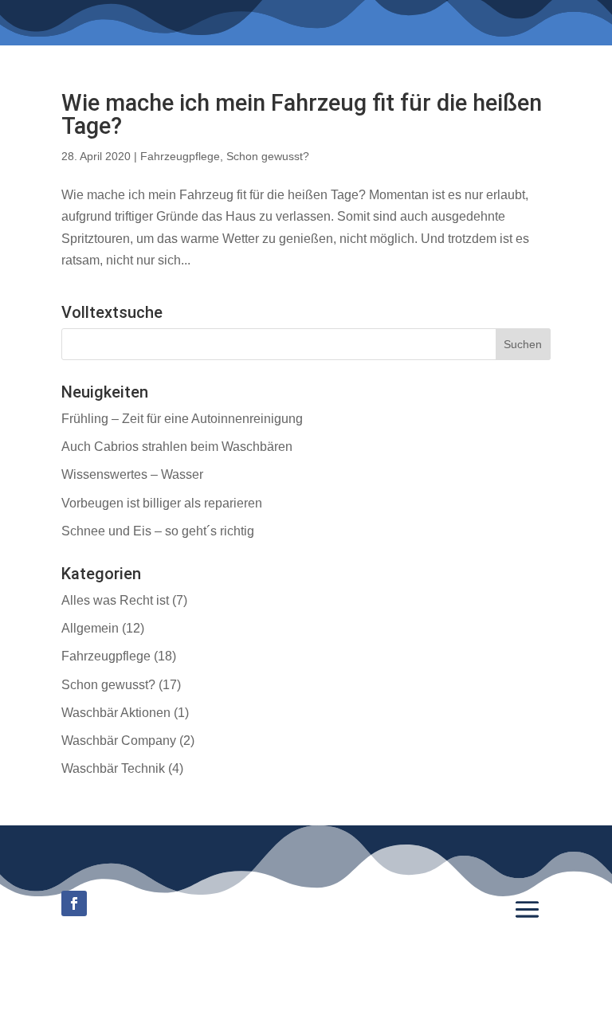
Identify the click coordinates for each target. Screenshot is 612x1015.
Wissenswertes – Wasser (132, 474)
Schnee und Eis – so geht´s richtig (157, 531)
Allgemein (90, 628)
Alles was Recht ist (115, 600)
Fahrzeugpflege (180, 156)
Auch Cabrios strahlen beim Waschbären (176, 446)
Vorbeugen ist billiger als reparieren (161, 503)
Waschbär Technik (113, 768)
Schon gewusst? (267, 156)
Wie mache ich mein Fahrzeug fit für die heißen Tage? (301, 114)
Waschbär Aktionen (116, 712)
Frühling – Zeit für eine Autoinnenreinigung (182, 418)
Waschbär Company (118, 740)
